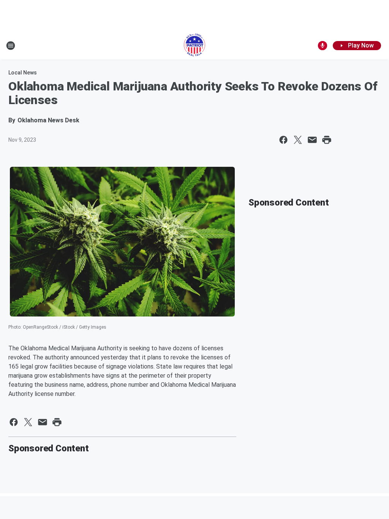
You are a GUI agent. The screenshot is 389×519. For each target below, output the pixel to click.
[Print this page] (326, 139)
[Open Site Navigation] (10, 45)
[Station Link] (194, 45)
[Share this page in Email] (312, 139)
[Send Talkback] (322, 45)
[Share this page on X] (298, 139)
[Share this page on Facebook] (283, 139)
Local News (22, 73)
